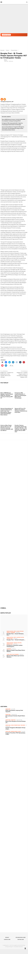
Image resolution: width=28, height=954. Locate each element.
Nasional (20, 642)
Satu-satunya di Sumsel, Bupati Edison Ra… (15, 716)
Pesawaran (13, 632)
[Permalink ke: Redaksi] (2, 60)
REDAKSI (7, 937)
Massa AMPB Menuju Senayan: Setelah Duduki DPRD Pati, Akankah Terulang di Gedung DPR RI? (7, 395)
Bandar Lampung (10, 631)
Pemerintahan (10, 638)
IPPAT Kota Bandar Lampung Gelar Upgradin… (14, 711)
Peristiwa (12, 654)
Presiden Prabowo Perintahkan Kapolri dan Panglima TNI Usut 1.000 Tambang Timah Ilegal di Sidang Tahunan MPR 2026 (21, 428)
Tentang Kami (20, 939)
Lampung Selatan (20, 637)
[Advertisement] (14, 18)
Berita (15, 631)
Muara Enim (13, 719)
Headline (15, 642)
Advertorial (8, 709)
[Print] (2, 99)
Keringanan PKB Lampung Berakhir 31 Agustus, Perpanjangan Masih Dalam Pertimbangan (20, 395)
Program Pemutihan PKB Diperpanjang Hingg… (15, 733)
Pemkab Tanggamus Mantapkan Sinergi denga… (15, 728)
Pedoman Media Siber (20, 937)
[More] (4, 99)
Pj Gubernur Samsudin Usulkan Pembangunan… (14, 646)
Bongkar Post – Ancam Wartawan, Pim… (15, 634)
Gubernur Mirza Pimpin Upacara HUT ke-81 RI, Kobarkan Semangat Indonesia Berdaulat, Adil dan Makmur (7, 428)
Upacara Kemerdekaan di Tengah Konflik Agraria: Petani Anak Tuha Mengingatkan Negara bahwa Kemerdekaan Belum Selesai (13, 128)
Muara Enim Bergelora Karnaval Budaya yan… (16, 722)
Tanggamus (22, 725)
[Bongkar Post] (14, 2)
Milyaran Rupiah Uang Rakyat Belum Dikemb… (16, 651)
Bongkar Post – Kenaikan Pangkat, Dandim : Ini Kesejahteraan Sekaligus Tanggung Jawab (22, 374)
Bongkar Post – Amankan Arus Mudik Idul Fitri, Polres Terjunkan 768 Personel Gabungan (7, 374)
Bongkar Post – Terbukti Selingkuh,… (16, 639)
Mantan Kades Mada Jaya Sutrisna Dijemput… (15, 656)
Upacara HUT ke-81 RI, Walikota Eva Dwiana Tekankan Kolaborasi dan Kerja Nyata (21, 410)
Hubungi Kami (7, 939)
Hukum (18, 631)
